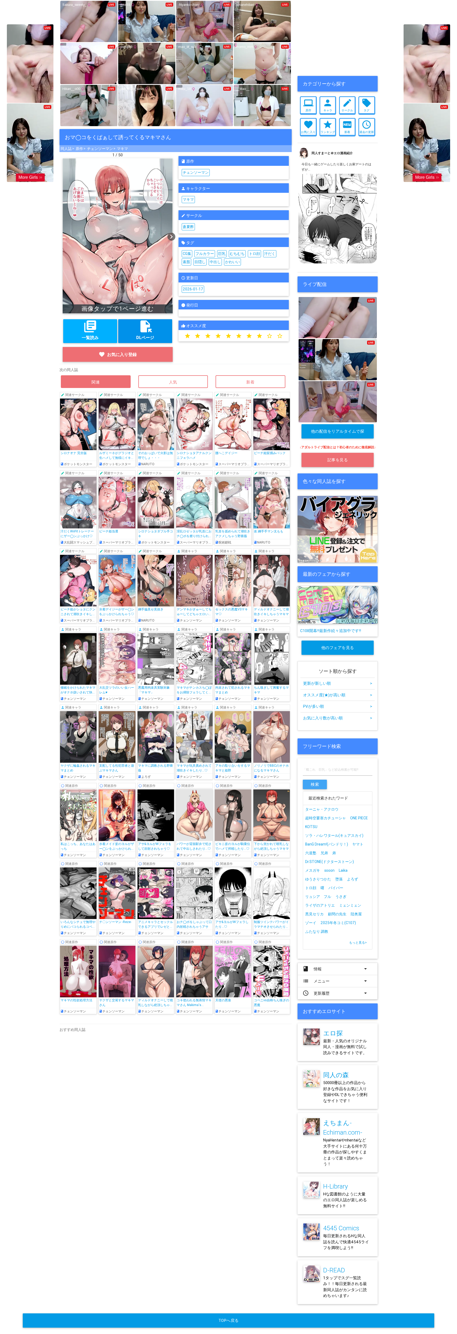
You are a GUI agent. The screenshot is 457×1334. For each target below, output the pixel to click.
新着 (250, 382)
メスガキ (312, 870)
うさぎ (340, 896)
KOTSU (311, 826)
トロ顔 (254, 253)
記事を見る (337, 459)
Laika (343, 870)
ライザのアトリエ (320, 905)
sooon (329, 870)
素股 (186, 261)
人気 (173, 382)
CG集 (187, 253)
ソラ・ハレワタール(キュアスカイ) (334, 835)
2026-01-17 (193, 289)
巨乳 (222, 253)
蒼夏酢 (188, 226)
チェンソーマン (100, 148)
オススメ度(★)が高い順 (337, 694)
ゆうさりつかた (318, 879)
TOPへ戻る (228, 1320)
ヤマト (357, 844)
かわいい (232, 261)
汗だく (269, 253)
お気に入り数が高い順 (337, 717)
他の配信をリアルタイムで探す (337, 433)
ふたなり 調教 (316, 931)
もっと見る (358, 942)
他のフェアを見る (337, 647)
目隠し (199, 261)
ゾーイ (310, 922)
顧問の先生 (337, 914)
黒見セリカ (314, 914)
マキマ (122, 148)
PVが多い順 (337, 706)
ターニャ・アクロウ (322, 809)
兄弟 (324, 853)
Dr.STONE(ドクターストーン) (329, 861)
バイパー (335, 887)
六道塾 (310, 853)
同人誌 (66, 148)
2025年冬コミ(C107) (338, 922)
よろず (352, 879)
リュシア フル (318, 896)
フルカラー (204, 253)
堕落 (339, 879)
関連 (96, 382)
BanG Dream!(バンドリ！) (326, 844)
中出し (215, 261)
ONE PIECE (359, 818)
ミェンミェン (350, 905)
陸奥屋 (356, 914)
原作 (79, 148)
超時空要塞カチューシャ (325, 818)
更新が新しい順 (337, 683)
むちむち (237, 253)
